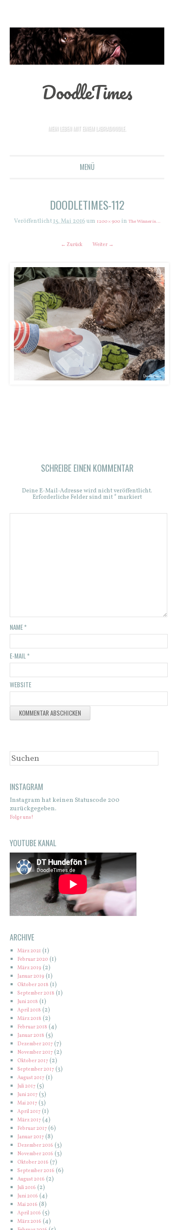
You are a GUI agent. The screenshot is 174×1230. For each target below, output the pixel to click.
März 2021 (32, 960)
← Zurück (68, 251)
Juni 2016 (30, 1205)
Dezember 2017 (39, 1053)
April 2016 (32, 1222)
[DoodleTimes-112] (87, 330)
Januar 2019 (34, 985)
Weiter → (106, 251)
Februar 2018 (36, 1036)
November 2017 (40, 1061)
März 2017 (32, 1129)
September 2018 (40, 1002)
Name (18, 636)
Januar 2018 (34, 1044)
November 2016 (40, 1163)
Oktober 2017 (36, 1070)
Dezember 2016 (40, 1154)
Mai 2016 (30, 1213)
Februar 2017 (36, 1137)
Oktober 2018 (37, 993)
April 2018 (32, 1019)
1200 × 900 (108, 222)
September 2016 (40, 1179)
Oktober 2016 (37, 1171)
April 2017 (32, 1120)
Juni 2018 (30, 1010)
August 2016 (35, 1188)
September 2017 (40, 1078)
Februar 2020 (37, 968)
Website (20, 693)
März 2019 (32, 977)
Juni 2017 (30, 1103)
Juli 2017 (29, 1095)
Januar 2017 (34, 1146)
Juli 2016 (29, 1196)
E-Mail (20, 665)
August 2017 (34, 1086)
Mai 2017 (30, 1112)
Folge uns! (25, 826)
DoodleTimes (87, 90)
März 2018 (32, 1027)
